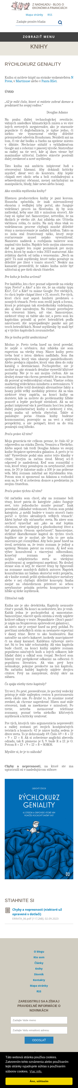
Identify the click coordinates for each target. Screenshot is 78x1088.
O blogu (39, 951)
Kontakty (39, 980)
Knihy (39, 968)
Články (38, 963)
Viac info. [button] (36, 1071)
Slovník (39, 974)
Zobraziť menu (39, 37)
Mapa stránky (34, 14)
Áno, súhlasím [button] (39, 1081)
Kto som (39, 957)
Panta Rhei (49, 81)
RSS (50, 14)
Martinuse (23, 81)
